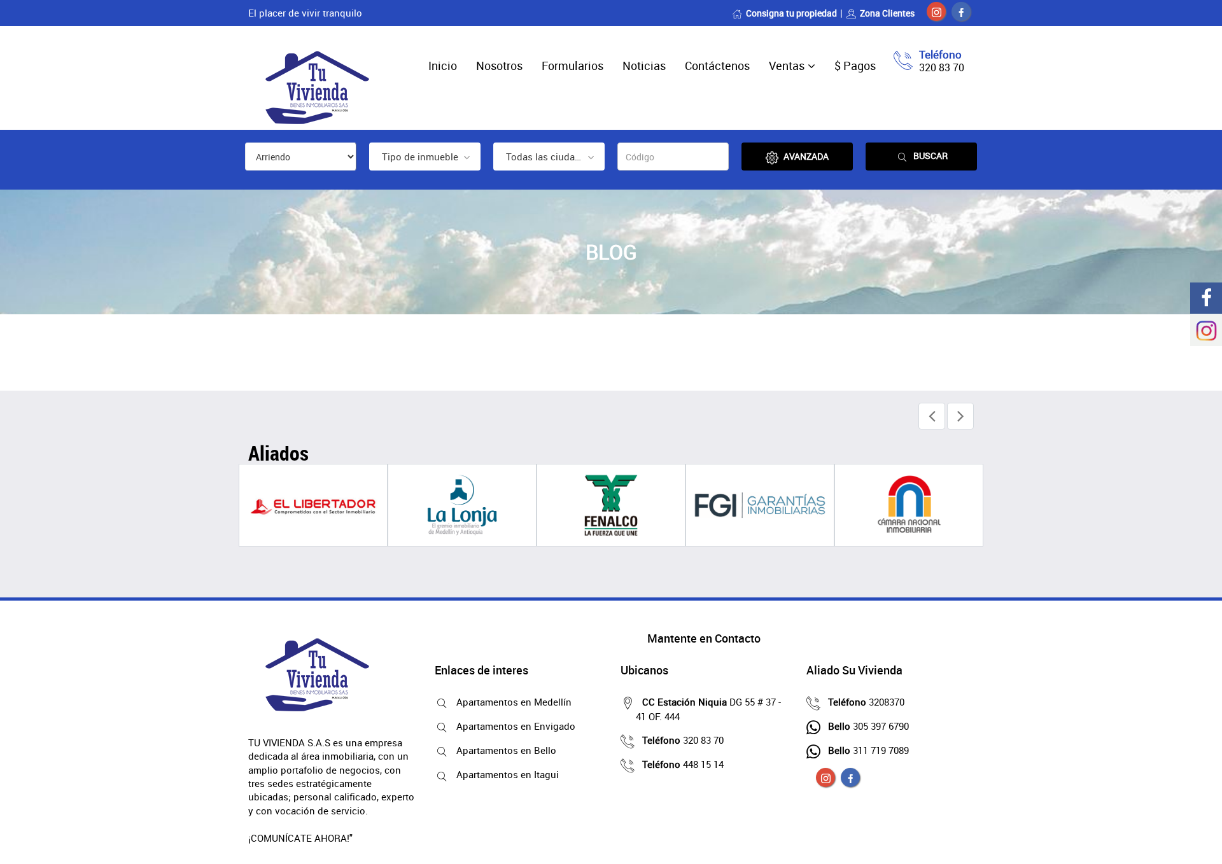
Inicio (442, 65)
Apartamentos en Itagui (507, 774)
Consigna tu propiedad (791, 13)
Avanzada (806, 156)
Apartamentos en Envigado (515, 726)
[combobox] (425, 157)
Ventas (786, 65)
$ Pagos (855, 65)
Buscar (930, 156)
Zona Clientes (887, 13)
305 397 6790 (868, 726)
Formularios (572, 65)
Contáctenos (717, 65)
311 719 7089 (868, 750)
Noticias (644, 65)
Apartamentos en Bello (506, 750)
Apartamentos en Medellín (514, 701)
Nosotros (499, 65)
